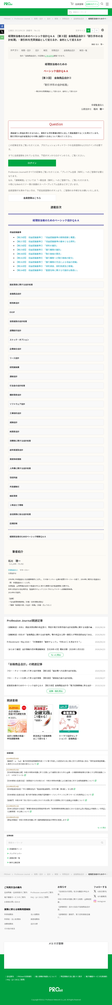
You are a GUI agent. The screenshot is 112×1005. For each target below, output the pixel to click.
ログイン (32, 163)
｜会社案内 (9, 976)
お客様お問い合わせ (12, 902)
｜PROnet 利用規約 (24, 976)
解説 (56, 18)
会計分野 (34, 923)
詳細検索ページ (15, 849)
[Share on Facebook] (2, 27)
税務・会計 (38, 18)
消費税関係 (8, 923)
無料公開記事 (14, 862)
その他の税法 (9, 928)
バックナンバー (15, 853)
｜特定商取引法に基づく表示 (70, 976)
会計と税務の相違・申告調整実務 (16, 737)
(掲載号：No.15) (33, 30)
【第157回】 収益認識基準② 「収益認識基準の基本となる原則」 (46, 241)
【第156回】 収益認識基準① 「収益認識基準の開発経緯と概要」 (46, 237)
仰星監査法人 (13, 570)
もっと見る (56, 654)
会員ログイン (92, 4)
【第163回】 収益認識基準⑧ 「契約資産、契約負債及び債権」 (45, 266)
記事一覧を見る (56, 691)
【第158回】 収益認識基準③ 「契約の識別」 (37, 245)
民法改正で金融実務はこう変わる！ (42, 737)
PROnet (7, 18)
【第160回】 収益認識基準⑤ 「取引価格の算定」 (39, 253)
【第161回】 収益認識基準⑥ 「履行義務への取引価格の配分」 (45, 257)
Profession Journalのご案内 (42, 892)
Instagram (102, 901)
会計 (49, 18)
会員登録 (79, 4)
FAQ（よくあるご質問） (40, 897)
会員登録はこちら (32, 197)
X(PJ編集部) (102, 896)
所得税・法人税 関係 (12, 919)
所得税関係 (8, 914)
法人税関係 (35, 914)
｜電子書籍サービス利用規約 (95, 976)
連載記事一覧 (14, 858)
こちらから (49, 55)
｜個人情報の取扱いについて (45, 976)
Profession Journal (22, 18)
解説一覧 (83, 50)
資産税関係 (35, 919)
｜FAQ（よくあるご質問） (15, 979)
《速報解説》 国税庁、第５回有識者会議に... (74, 915)
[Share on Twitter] (2, 33)
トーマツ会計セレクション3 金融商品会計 (69, 738)
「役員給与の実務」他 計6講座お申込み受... (73, 893)
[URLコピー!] (2, 38)
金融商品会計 (78, 18)
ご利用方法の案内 (13, 887)
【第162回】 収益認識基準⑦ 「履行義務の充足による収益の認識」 (47, 262)
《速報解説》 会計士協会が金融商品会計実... (74, 908)
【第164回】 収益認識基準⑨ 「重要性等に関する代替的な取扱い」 (47, 270)
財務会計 (65, 18)
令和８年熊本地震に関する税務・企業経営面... (74, 900)
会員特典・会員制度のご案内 (15, 892)
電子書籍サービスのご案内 (15, 897)
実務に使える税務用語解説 (17, 909)
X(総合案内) (102, 891)
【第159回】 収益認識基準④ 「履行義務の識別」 (39, 249)
